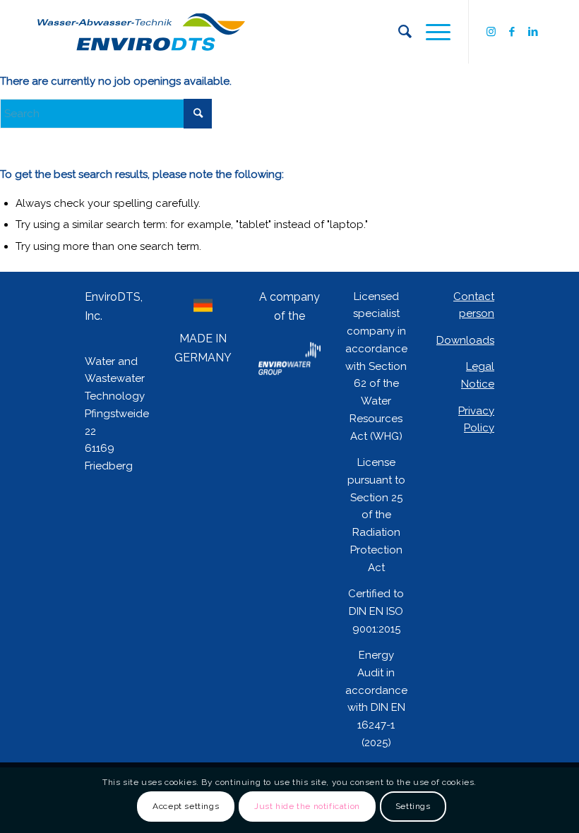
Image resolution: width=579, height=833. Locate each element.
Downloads (465, 340)
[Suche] (398, 32)
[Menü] (431, 32)
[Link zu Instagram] (490, 31)
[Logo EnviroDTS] (141, 32)
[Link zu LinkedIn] (533, 31)
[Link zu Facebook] (512, 31)
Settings (413, 806)
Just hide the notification (307, 806)
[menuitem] (398, 32)
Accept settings (186, 806)
